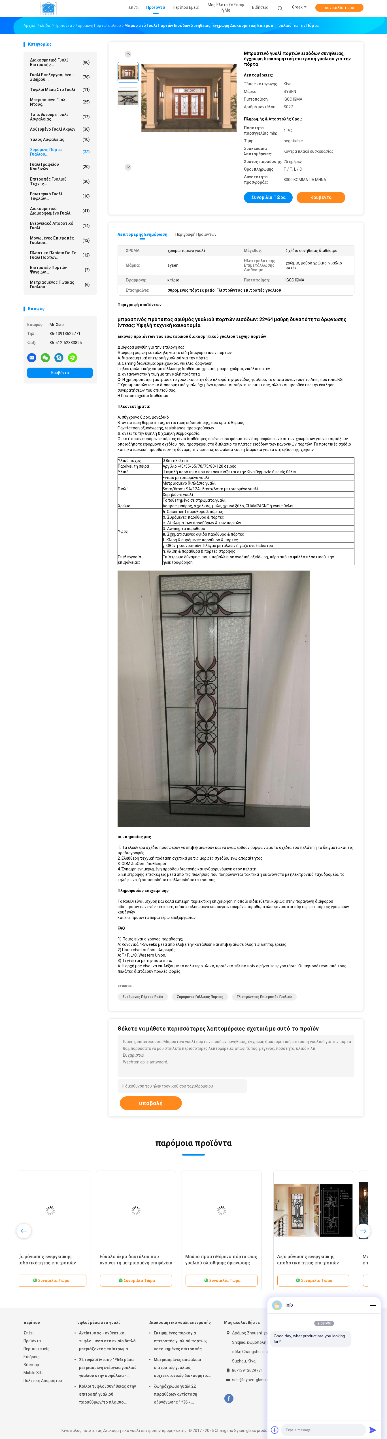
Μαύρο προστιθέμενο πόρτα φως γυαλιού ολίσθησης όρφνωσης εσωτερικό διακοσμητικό (320, 1263)
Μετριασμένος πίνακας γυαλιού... (60, 284)
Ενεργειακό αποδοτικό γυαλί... (60, 225)
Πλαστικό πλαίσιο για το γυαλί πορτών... (60, 255)
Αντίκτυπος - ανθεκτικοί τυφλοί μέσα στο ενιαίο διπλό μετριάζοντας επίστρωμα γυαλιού (107, 1342)
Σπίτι (29, 1333)
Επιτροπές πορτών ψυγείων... (60, 269)
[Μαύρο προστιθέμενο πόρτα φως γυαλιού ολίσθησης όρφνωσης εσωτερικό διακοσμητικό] (320, 1210)
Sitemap (31, 1364)
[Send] (372, 1430)
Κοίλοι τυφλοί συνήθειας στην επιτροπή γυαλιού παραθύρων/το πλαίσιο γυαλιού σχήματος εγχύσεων (107, 1395)
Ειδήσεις (32, 1357)
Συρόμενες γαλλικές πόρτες (200, 997)
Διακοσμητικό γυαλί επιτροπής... (60, 62)
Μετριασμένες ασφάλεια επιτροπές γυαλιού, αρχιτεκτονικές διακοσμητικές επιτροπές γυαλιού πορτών (183, 1368)
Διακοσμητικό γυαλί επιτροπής (180, 1322)
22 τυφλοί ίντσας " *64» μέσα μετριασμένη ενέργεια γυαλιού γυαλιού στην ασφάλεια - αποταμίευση (108, 1368)
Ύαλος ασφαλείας (60, 139)
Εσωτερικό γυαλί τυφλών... (60, 196)
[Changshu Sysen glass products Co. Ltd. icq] (72, 357)
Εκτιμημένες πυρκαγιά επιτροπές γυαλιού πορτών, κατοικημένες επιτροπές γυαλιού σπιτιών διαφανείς (180, 1342)
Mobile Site (34, 1372)
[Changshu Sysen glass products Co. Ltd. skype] (58, 357)
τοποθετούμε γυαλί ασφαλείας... (60, 116)
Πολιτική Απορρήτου (43, 1380)
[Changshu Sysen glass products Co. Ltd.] (48, 8)
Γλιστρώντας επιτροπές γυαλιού (264, 997)
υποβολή (151, 1103)
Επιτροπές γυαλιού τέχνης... (60, 181)
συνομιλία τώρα (339, 7)
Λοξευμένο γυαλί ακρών (60, 129)
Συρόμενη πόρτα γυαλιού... (60, 151)
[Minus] (372, 1305)
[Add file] (275, 1430)
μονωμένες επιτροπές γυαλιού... (60, 240)
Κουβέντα (60, 372)
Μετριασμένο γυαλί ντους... (60, 102)
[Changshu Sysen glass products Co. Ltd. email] (31, 357)
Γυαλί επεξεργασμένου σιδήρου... (60, 77)
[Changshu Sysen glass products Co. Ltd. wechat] (45, 357)
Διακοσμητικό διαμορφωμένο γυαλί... (60, 210)
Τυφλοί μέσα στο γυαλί (60, 89)
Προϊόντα (32, 1341)
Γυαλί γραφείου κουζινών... (60, 166)
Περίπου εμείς (37, 1349)
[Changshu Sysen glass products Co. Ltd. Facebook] (228, 1399)
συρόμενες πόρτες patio (142, 997)
